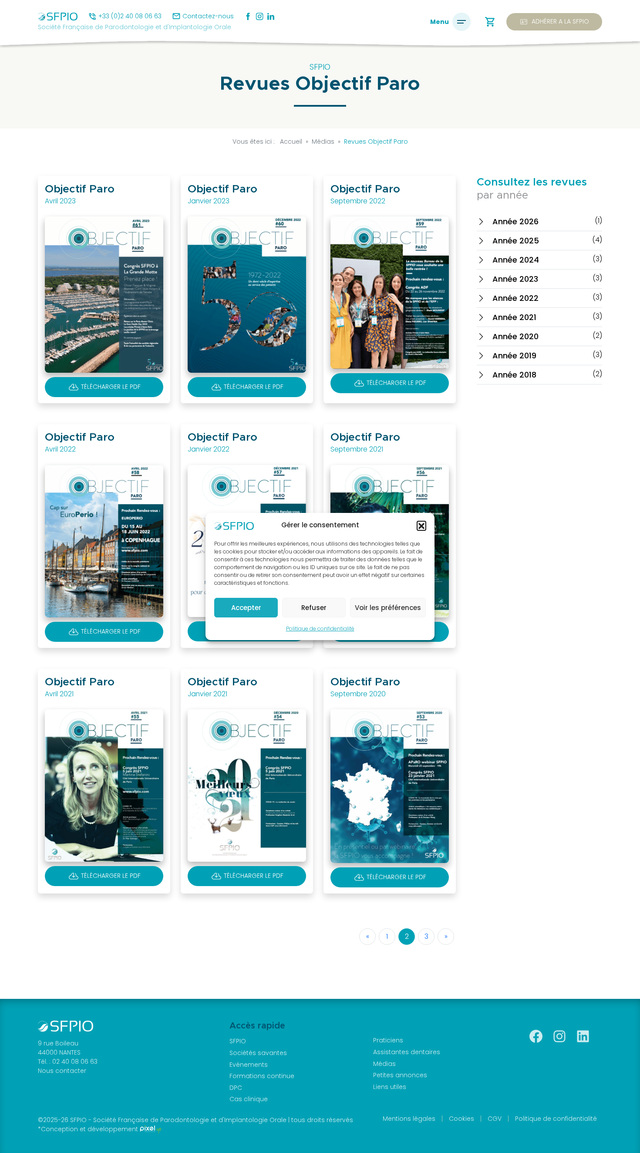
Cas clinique (248, 1099)
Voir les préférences (388, 607)
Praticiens (388, 1040)
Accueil (291, 141)
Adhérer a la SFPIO (554, 22)
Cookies (461, 1119)
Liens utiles (389, 1086)
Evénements (248, 1064)
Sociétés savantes (258, 1052)
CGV (495, 1119)
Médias (384, 1063)
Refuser (314, 607)
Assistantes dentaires (406, 1052)
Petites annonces (400, 1075)
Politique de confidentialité (320, 628)
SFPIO (237, 1041)
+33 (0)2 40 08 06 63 (130, 16)
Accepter (246, 607)
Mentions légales (409, 1119)
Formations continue (261, 1076)
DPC (235, 1087)
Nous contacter (62, 1070)
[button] (421, 525)
